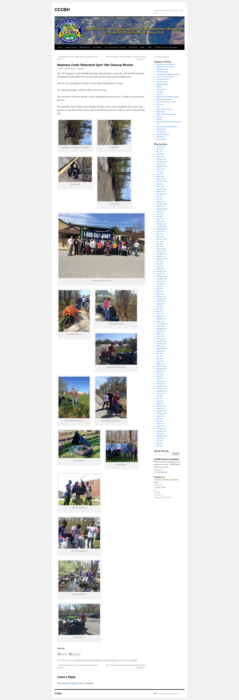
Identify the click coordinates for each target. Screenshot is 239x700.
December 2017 (161, 299)
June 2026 (159, 149)
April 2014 (159, 378)
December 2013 (161, 386)
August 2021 (160, 231)
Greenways (160, 91)
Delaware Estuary (162, 82)
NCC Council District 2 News (166, 101)
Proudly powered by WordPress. (167, 693)
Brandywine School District (165, 64)
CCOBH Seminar (162, 72)
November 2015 (161, 343)
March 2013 (160, 403)
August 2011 (160, 438)
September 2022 (161, 209)
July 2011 (159, 441)
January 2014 (160, 383)
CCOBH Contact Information (166, 47)
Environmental (161, 89)
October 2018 (160, 281)
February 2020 (161, 249)
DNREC (159, 87)
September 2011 (161, 436)
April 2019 (159, 266)
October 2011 (160, 433)
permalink (133, 660)
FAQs (149, 47)
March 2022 (160, 221)
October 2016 (160, 326)
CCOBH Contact (159, 487)
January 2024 (160, 191)
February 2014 (161, 381)
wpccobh (80, 68)
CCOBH (62, 9)
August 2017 (160, 304)
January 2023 (160, 201)
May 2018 (159, 289)
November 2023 (161, 194)
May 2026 (159, 151)
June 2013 (159, 396)
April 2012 (159, 423)
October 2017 (160, 301)
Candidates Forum (162, 69)
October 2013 (160, 388)
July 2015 (159, 353)
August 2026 (160, 146)
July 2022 (159, 214)
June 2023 (159, 199)
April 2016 (159, 333)
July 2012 (159, 418)
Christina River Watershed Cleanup (89, 660)
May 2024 (159, 184)
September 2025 (161, 166)
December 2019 (161, 254)
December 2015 (161, 341)
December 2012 (161, 411)
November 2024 (161, 181)
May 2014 (159, 376)
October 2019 (160, 256)
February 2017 (161, 319)
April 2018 (159, 291)
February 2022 (161, 224)
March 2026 (160, 156)
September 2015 (161, 348)
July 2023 (159, 196)
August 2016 (160, 331)
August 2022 (160, 211)
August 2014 (160, 371)
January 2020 (160, 251)
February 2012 (161, 428)
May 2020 (159, 244)
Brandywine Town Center (164, 67)
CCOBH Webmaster (160, 472)
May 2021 (159, 234)
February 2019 (161, 271)
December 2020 (161, 239)
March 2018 (160, 294)
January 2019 (160, 274)
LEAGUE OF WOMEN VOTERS (167, 96)
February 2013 (161, 406)
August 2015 (160, 351)
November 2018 (161, 279)
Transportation (161, 129)
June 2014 (159, 373)
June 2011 (159, 443)
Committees (97, 47)
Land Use (159, 94)
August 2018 (160, 284)
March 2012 (160, 426)
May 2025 (159, 171)
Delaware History (162, 84)
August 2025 (160, 169)
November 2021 (161, 226)
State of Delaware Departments (166, 126)
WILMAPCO (160, 136)
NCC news (160, 104)
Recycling (159, 116)
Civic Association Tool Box (115, 47)
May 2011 (159, 446)
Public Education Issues (164, 109)
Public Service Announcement (166, 114)
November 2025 (161, 161)
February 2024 (161, 189)
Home (60, 47)
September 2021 (161, 229)
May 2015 (159, 358)
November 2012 (161, 413)
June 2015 (159, 356)
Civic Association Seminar (165, 77)
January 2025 (160, 179)
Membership (84, 47)
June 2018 (159, 286)
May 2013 (159, 398)
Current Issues (71, 47)
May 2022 (159, 216)
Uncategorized (161, 131)
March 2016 (160, 336)
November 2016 (161, 323)
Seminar (159, 119)
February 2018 (161, 296)
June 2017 (159, 309)
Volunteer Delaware (162, 134)
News (158, 106)
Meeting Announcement (164, 99)
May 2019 (159, 264)
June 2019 (159, 261)
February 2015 (161, 366)
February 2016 (161, 338)
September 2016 (161, 328)
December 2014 (161, 368)
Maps (142, 47)
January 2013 (160, 408)
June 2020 (159, 241)
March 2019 (160, 269)
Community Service (110, 660)
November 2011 (161, 431)
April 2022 (159, 219)
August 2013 (160, 393)
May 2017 (159, 311)
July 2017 (159, 306)
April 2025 (159, 174)
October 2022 (160, 206)
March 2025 (160, 176)
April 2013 (159, 401)
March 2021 (160, 236)
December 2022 (161, 204)
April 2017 (159, 314)
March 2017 (160, 316)
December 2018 (161, 276)
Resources (133, 47)
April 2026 (159, 154)
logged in (73, 683)
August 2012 (160, 416)
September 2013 (161, 391)
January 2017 (160, 321)
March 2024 (160, 186)
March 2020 (160, 246)
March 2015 (160, 363)
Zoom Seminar (161, 139)
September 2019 (161, 259)
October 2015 (160, 346)
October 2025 (160, 164)
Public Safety (160, 111)
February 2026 (161, 159)
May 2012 (159, 421)
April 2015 (159, 361)
